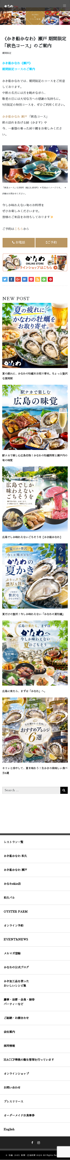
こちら (18, 229)
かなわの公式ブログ (16, 967)
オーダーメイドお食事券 (19, 1115)
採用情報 (9, 1045)
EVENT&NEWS (16, 939)
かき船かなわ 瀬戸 (14, 116)
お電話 (20, 242)
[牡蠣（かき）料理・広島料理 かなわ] (11, 6)
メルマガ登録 (12, 953)
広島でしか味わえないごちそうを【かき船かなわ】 (32, 537)
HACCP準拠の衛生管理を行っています (29, 1059)
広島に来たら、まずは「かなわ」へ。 (24, 691)
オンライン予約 (13, 925)
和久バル (9, 897)
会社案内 (9, 1031)
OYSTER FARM (16, 911)
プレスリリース (13, 1101)
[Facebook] (32, 1142)
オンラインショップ (16, 1073)
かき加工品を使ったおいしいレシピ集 (16, 983)
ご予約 (52, 242)
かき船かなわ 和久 (15, 856)
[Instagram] (38, 1142)
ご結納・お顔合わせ (16, 1018)
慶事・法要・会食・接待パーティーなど (19, 1001)
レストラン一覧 (13, 842)
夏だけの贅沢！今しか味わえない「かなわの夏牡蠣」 (33, 614)
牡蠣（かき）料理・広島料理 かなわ (25, 1155)
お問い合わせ (12, 1087)
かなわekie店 (12, 883)
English (9, 1129)
